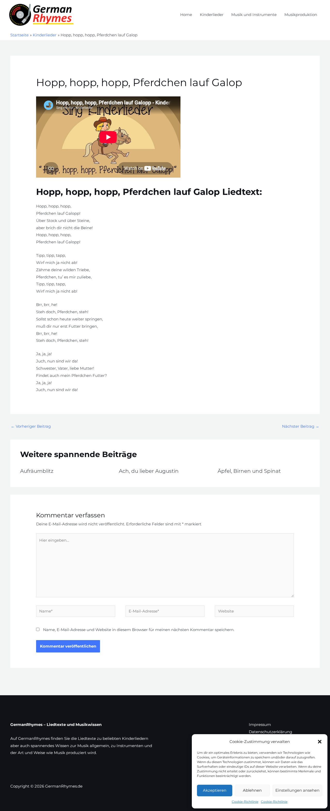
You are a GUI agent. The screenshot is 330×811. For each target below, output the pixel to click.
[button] (319, 741)
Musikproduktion (300, 14)
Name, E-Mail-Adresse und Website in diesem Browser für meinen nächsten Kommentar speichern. (138, 629)
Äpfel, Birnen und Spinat (249, 471)
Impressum (260, 724)
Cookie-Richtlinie (245, 802)
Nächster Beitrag (300, 426)
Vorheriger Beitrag (31, 426)
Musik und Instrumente (254, 14)
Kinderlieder (212, 14)
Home (186, 14)
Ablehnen (252, 790)
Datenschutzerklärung (270, 731)
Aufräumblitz (36, 471)
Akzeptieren (214, 790)
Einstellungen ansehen (297, 790)
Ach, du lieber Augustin (149, 471)
